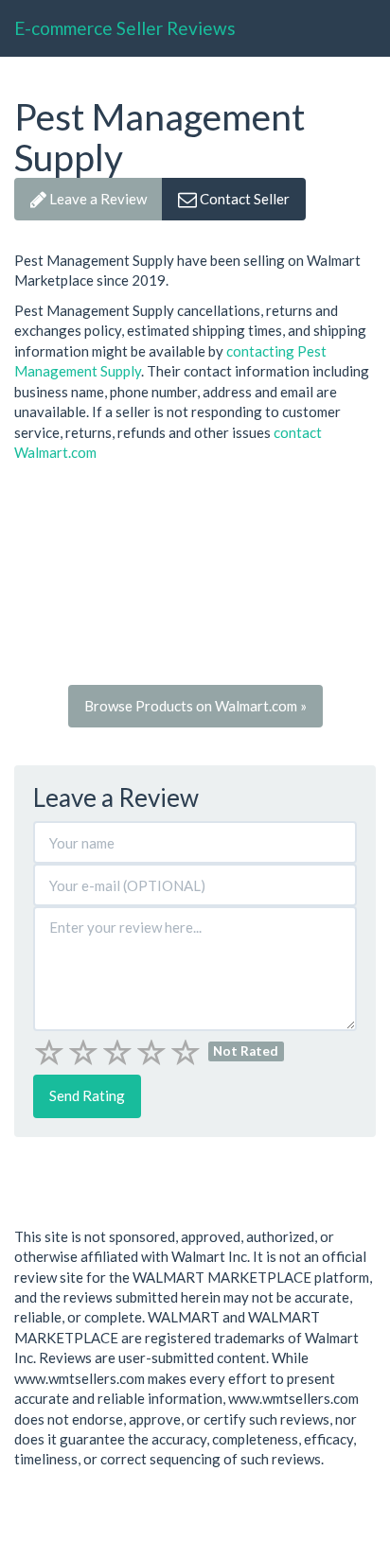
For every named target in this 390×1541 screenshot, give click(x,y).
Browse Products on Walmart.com (195, 705)
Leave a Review (96, 198)
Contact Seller (243, 198)
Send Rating (87, 1095)
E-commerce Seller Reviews (125, 28)
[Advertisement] (195, 579)
